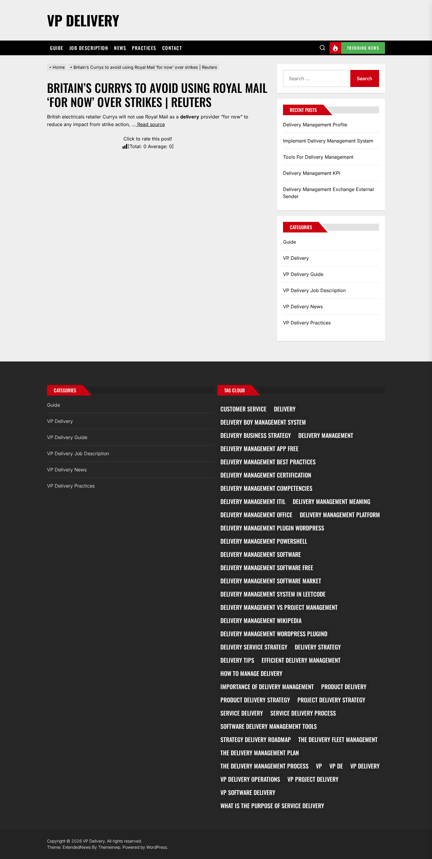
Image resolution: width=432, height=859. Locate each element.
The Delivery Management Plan (259, 752)
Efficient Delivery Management (301, 660)
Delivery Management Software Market (270, 580)
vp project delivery (313, 779)
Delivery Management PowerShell (263, 541)
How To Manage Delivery (251, 673)
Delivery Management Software (260, 554)
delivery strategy (318, 646)
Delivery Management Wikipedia (261, 620)
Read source (150, 124)
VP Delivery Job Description (314, 290)
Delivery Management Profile (315, 125)
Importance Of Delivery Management (267, 686)
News (120, 48)
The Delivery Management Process (264, 765)
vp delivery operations (250, 779)
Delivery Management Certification (265, 474)
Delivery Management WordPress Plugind (273, 633)
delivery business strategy (255, 435)
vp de (336, 765)
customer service (243, 408)
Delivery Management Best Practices (268, 461)
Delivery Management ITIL (252, 501)
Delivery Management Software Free (266, 567)
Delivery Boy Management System (263, 422)
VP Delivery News (303, 306)
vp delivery (365, 765)
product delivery (343, 686)
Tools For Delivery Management (318, 157)
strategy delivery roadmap (255, 739)
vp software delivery (247, 792)
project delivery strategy (331, 699)
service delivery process (303, 713)
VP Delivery (83, 20)
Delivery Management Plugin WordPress (272, 527)
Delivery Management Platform (340, 514)
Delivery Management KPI (311, 173)
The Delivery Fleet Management (338, 739)
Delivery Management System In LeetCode (273, 594)
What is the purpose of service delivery (272, 805)
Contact (172, 48)
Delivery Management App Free (259, 448)
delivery (285, 408)
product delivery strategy (255, 699)
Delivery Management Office (256, 514)
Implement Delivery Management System (328, 141)
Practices (144, 48)
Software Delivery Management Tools (268, 726)
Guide (56, 48)
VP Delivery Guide (303, 274)
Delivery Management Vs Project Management (279, 607)
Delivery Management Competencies (266, 488)
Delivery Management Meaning (331, 501)
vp (319, 765)
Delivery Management (325, 435)
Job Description (88, 48)
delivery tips (237, 660)
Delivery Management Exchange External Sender (328, 192)
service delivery (241, 713)
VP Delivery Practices (307, 323)
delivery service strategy (253, 646)
